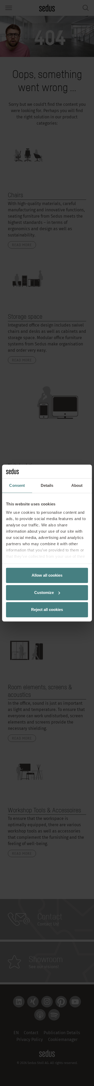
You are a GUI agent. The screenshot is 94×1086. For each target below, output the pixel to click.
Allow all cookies (47, 575)
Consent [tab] (17, 485)
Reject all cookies (47, 609)
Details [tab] (47, 485)
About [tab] (77, 485)
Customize (44, 592)
